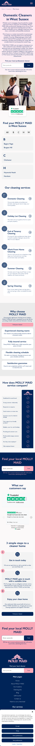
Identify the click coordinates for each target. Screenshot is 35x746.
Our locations (17, 687)
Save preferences (17, 740)
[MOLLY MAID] (7, 3)
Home (3, 9)
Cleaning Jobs (18, 690)
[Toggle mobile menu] (31, 3)
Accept (17, 726)
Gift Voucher (17, 696)
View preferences (17, 735)
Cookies (14, 744)
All (7, 132)
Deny (17, 731)
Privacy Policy (19, 744)
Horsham (7, 176)
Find (28, 65)
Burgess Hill (8, 148)
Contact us (17, 699)
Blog (17, 693)
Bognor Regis (8, 144)
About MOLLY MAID (17, 684)
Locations (8, 9)
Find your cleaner (17, 324)
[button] (32, 712)
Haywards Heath (10, 172)
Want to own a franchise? (17, 701)
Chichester (8, 160)
